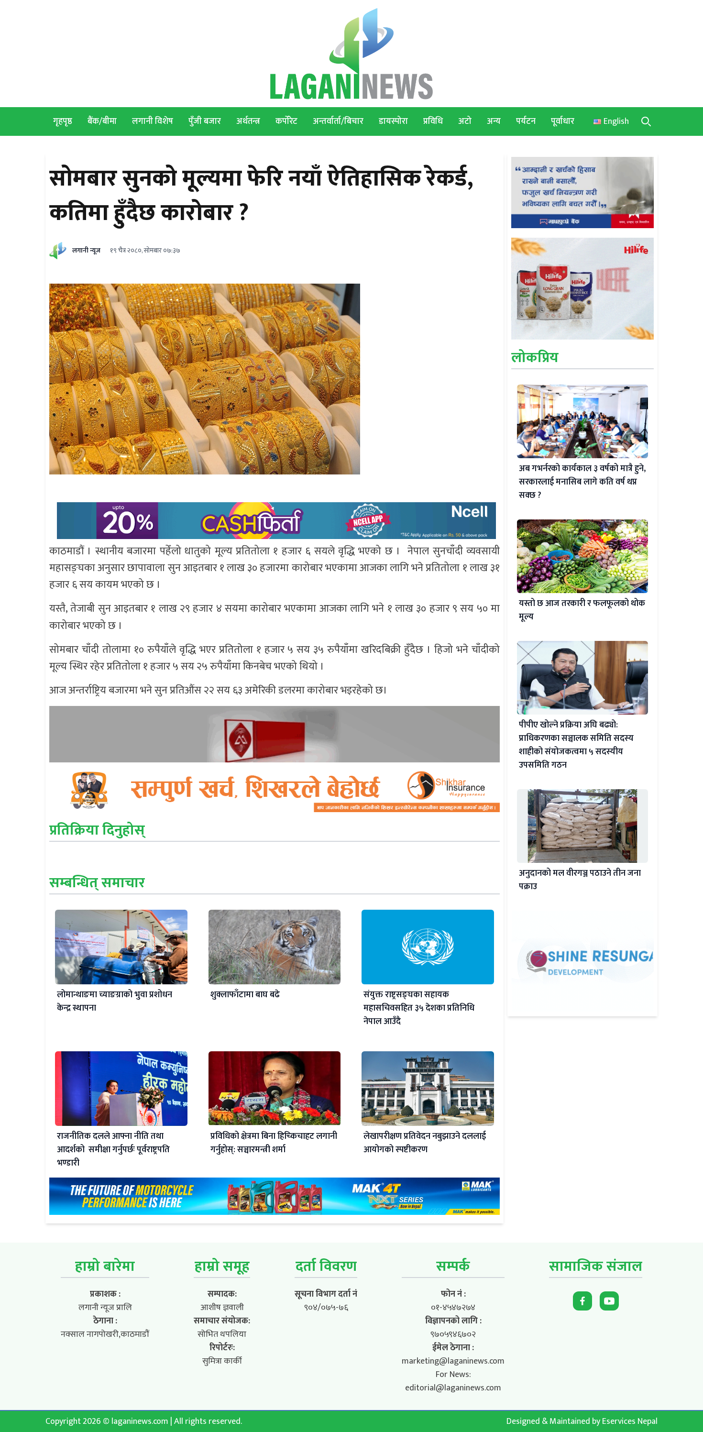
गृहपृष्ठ (62, 121)
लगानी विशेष (152, 121)
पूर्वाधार (562, 121)
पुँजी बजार (204, 121)
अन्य (494, 121)
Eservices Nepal (630, 1421)
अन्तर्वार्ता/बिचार (338, 121)
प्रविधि (433, 121)
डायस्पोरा (393, 121)
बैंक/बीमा (102, 121)
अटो (465, 121)
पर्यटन (526, 121)
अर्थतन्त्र (248, 121)
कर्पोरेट (286, 121)
